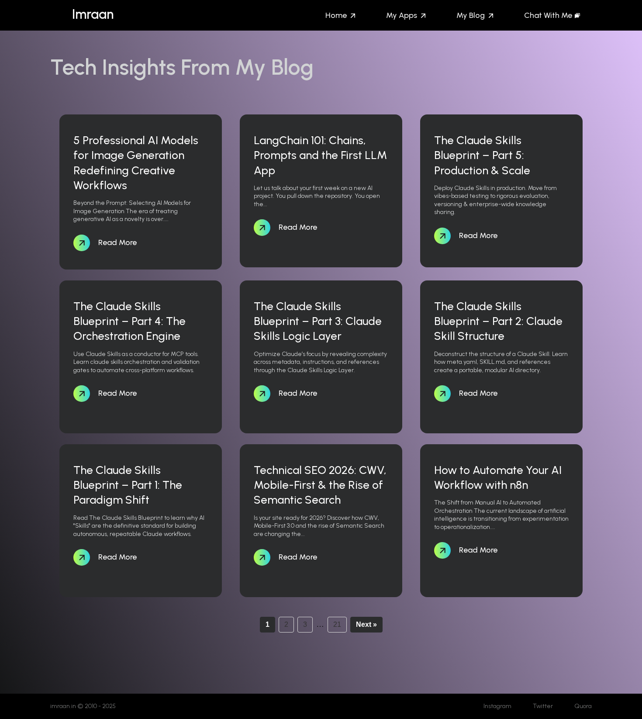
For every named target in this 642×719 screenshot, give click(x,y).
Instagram (497, 706)
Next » (366, 624)
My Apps (401, 15)
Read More (117, 242)
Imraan (93, 14)
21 (337, 624)
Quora (583, 706)
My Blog (470, 15)
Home (336, 15)
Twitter (543, 706)
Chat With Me (548, 15)
